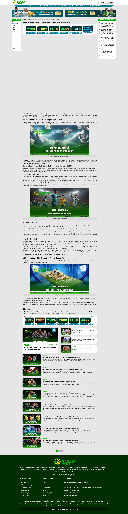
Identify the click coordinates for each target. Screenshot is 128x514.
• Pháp (13, 27)
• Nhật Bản (14, 44)
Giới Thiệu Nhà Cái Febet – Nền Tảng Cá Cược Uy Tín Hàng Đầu (107, 26)
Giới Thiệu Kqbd (25, 482)
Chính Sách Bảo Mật (26, 487)
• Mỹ (13, 31)
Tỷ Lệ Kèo (45, 490)
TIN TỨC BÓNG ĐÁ (94, 5)
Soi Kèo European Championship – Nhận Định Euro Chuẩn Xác (61, 428)
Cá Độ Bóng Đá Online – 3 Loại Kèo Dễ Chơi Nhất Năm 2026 (82, 348)
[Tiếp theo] (62, 451)
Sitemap (76, 495)
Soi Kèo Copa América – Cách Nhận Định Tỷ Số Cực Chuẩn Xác (61, 417)
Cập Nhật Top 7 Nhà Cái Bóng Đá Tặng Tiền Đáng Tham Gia (107, 48)
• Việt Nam (14, 39)
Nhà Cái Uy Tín (36, 254)
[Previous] (24, 29)
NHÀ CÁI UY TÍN (73, 5)
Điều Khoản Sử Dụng (26, 485)
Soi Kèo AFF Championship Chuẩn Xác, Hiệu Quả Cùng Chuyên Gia (62, 369)
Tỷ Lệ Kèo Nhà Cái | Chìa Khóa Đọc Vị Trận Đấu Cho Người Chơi (107, 38)
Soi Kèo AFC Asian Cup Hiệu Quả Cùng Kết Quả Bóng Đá (59, 381)
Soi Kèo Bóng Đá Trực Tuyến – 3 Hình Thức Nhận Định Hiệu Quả (61, 357)
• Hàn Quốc (14, 42)
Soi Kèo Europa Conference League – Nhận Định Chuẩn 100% (61, 440)
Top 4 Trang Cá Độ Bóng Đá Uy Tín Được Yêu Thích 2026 (107, 30)
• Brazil (13, 37)
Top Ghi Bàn (46, 495)
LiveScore (45, 482)
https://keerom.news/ (75, 485)
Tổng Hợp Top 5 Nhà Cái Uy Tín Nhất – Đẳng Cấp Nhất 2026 (107, 52)
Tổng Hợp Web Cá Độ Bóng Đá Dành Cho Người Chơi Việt (107, 41)
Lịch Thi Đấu (46, 485)
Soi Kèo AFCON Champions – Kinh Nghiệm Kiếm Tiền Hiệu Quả (61, 393)
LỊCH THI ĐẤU (37, 5)
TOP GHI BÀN (83, 5)
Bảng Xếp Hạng (47, 487)
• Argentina (14, 33)
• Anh (13, 21)
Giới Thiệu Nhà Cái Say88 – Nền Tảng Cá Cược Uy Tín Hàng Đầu (107, 23)
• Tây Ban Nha (15, 23)
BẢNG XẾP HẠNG (48, 5)
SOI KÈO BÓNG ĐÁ (60, 5)
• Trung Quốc (15, 40)
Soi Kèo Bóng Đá (47, 493)
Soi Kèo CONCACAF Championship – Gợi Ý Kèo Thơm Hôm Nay (61, 405)
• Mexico (14, 35)
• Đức (13, 25)
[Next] (95, 29)
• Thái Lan (14, 48)
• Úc (13, 46)
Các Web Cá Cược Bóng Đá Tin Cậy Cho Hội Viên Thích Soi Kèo (107, 45)
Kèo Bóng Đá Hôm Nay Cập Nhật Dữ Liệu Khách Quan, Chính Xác (84, 331)
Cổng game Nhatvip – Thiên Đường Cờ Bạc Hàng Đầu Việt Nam (107, 56)
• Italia (13, 29)
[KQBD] (18, 2)
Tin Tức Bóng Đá (25, 493)
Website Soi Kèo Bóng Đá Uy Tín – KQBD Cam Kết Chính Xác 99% (83, 340)
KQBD (29, 5)
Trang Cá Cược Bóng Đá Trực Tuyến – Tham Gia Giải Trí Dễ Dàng (107, 33)
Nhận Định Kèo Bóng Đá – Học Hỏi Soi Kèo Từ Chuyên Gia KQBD (40, 348)
